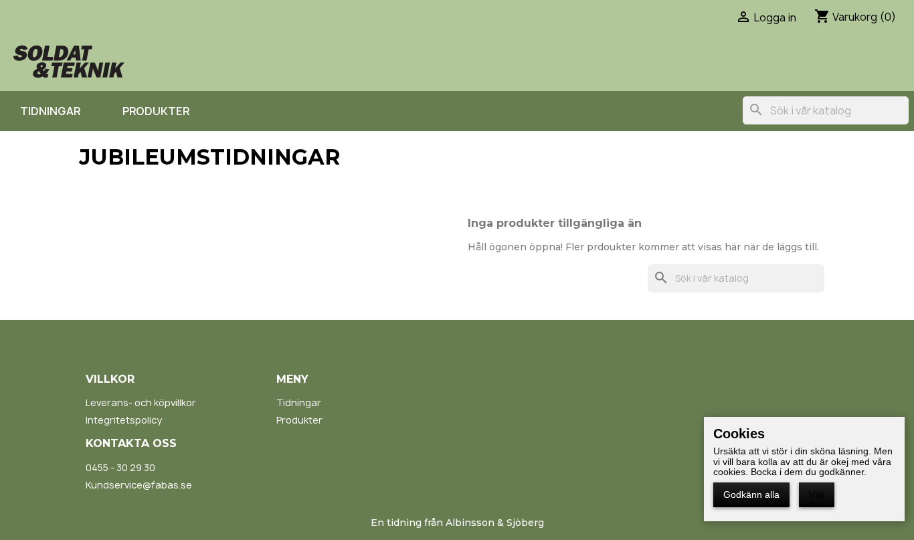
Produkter (155, 111)
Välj (816, 494)
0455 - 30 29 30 (120, 467)
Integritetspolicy (124, 420)
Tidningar (50, 111)
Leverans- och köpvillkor (141, 402)
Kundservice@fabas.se (139, 484)
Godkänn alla (751, 494)
